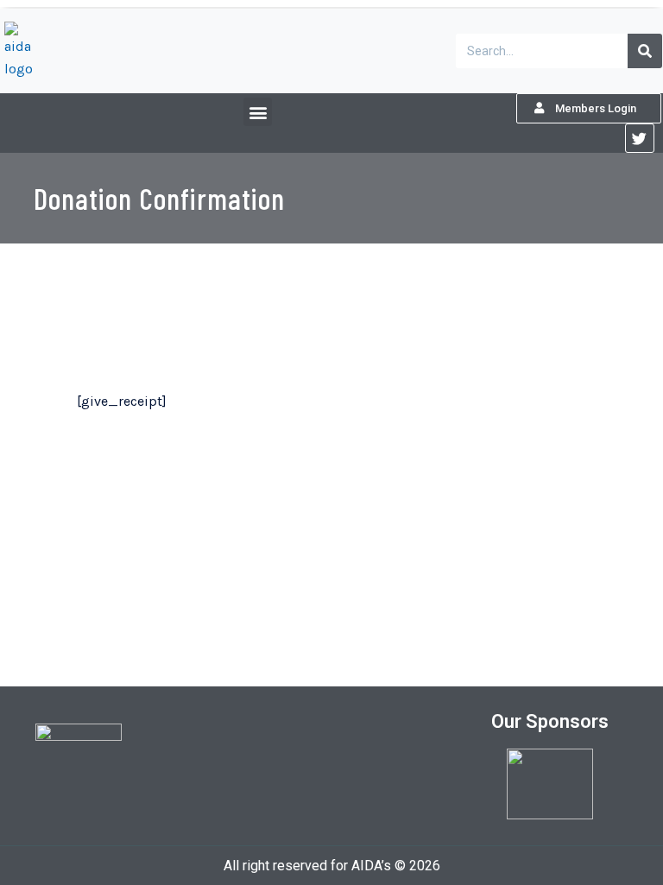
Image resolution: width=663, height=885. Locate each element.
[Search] (645, 51)
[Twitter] (639, 138)
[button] (257, 112)
